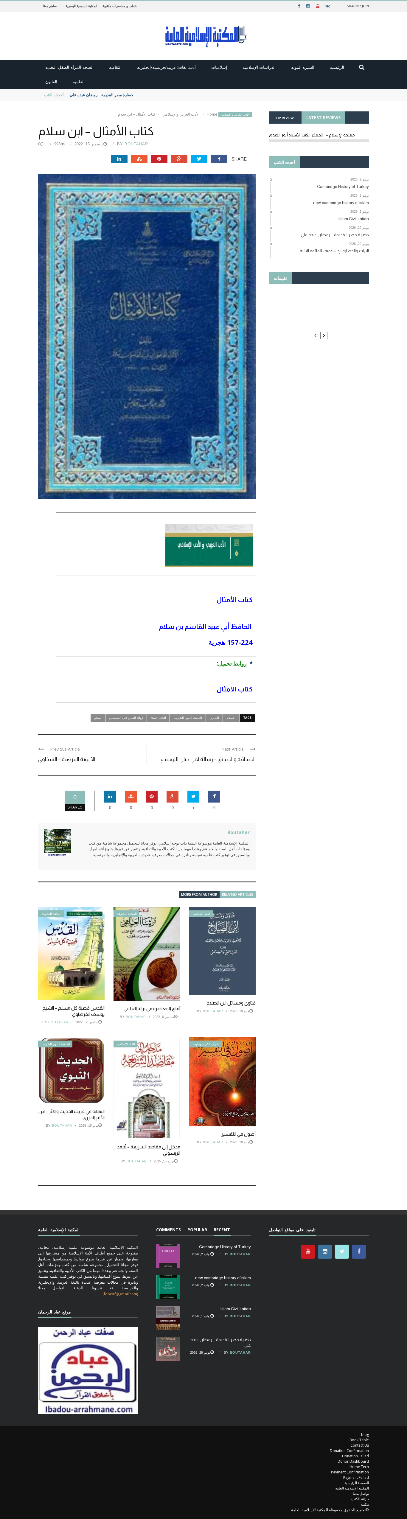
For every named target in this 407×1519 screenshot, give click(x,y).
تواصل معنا (361, 1493)
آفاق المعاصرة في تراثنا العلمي (152, 1008)
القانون (51, 81)
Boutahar (136, 144)
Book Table (359, 1439)
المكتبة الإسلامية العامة (352, 1488)
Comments (168, 1229)
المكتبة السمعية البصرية (81, 6)
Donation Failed (355, 1456)
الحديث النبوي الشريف (188, 718)
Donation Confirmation (349, 1450)
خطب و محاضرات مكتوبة (119, 6)
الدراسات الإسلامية (259, 67)
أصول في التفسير (238, 1133)
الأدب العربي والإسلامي (235, 114)
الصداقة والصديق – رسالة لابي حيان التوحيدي (207, 759)
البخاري (214, 718)
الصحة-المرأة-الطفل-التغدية (69, 67)
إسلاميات (219, 67)
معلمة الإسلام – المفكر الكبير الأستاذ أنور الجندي (312, 135)
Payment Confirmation (350, 1472)
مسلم (97, 718)
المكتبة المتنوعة (51, 913)
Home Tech (359, 1466)
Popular (197, 1229)
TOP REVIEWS (285, 118)
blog (365, 1434)
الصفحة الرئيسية (356, 1482)
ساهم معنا (50, 6)
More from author (199, 894)
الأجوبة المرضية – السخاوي (66, 759)
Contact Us (359, 1445)
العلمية (79, 81)
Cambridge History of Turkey (225, 1246)
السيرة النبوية (302, 67)
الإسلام (231, 718)
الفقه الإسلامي (202, 913)
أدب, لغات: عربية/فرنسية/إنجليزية (166, 67)
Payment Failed (356, 1477)
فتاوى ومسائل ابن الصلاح (231, 1002)
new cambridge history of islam (223, 1277)
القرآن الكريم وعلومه (206, 1044)
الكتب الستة (158, 718)
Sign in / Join (358, 6)
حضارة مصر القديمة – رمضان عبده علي (101, 94)
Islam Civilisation (235, 1308)
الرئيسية (337, 67)
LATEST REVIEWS (323, 117)
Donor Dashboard (353, 1461)
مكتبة (365, 1504)
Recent (222, 1229)
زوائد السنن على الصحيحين (126, 718)
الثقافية (115, 67)
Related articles (237, 894)
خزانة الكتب (360, 1498)
